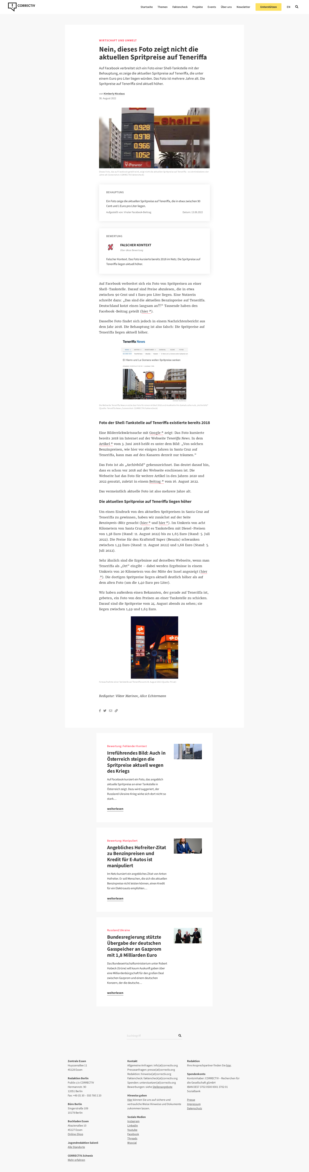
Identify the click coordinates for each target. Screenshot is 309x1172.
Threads (132, 1138)
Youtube (132, 1130)
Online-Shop (75, 1134)
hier (228, 1065)
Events (212, 7)
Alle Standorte (76, 1147)
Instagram (133, 1121)
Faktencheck (180, 7)
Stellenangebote (162, 1087)
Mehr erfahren (76, 1160)
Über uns (226, 7)
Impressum (194, 1104)
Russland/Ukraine (118, 930)
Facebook (133, 1134)
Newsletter (243, 7)
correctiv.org (21, 7)
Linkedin (132, 1126)
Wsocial (132, 1143)
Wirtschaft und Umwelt (118, 40)
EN (288, 7)
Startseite (147, 7)
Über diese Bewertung (131, 250)
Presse (191, 1100)
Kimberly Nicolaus (114, 94)
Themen (163, 7)
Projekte (197, 7)
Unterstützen (268, 7)
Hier (129, 1100)
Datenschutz (194, 1108)
